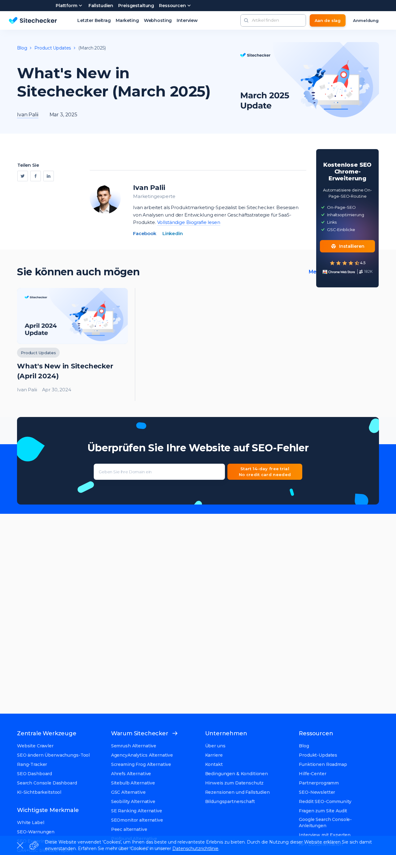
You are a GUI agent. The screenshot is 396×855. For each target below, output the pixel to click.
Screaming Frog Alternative (141, 764)
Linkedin (172, 233)
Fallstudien (100, 5)
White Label (30, 822)
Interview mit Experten (325, 835)
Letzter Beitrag (94, 20)
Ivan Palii (149, 187)
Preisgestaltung (136, 5)
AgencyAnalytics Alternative (142, 755)
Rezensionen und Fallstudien (237, 792)
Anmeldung (366, 20)
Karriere (214, 755)
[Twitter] (23, 176)
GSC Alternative (128, 792)
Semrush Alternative (133, 746)
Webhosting (158, 20)
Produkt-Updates (318, 755)
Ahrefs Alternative (131, 773)
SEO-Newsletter (317, 792)
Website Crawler (35, 746)
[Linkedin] (49, 176)
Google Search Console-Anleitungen (325, 822)
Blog (22, 48)
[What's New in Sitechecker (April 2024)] (72, 344)
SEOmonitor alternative (137, 820)
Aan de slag (328, 20)
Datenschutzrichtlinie (195, 848)
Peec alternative (129, 829)
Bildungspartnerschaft (230, 801)
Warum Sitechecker (139, 733)
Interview (187, 20)
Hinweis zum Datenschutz (234, 783)
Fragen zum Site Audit (323, 811)
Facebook (144, 233)
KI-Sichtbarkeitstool (39, 792)
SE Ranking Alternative (136, 811)
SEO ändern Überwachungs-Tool (53, 755)
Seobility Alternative (133, 801)
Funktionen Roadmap (323, 764)
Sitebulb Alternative (133, 783)
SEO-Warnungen (35, 832)
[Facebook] (36, 176)
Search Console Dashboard (47, 783)
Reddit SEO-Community (325, 801)
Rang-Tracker (32, 764)
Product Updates (52, 48)
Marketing (127, 20)
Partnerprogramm (319, 783)
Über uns (215, 746)
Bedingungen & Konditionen (236, 773)
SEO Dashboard (34, 773)
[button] (246, 20)
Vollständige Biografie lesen (188, 222)
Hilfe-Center (312, 773)
